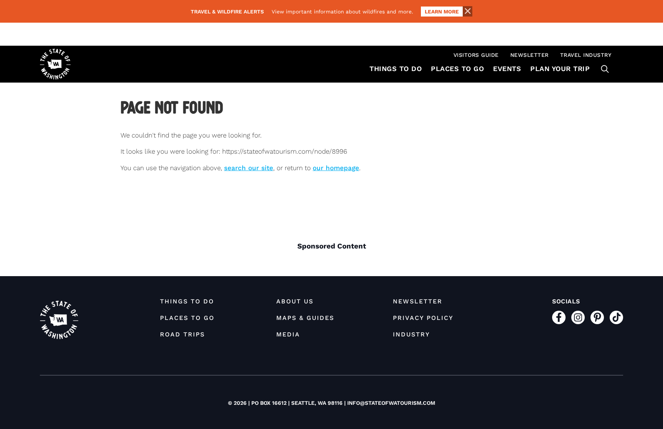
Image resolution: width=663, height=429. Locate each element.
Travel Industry (586, 55)
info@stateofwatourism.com (391, 403)
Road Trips (182, 334)
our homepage (336, 168)
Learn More (442, 11)
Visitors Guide (476, 55)
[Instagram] (578, 317)
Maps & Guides (305, 317)
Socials (566, 301)
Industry (411, 334)
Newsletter (529, 55)
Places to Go (457, 69)
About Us (294, 301)
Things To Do (395, 69)
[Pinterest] (597, 317)
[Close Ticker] (467, 11)
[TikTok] (616, 317)
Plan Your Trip (560, 69)
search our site (248, 168)
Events (507, 69)
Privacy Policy (423, 317)
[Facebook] (559, 317)
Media (288, 334)
